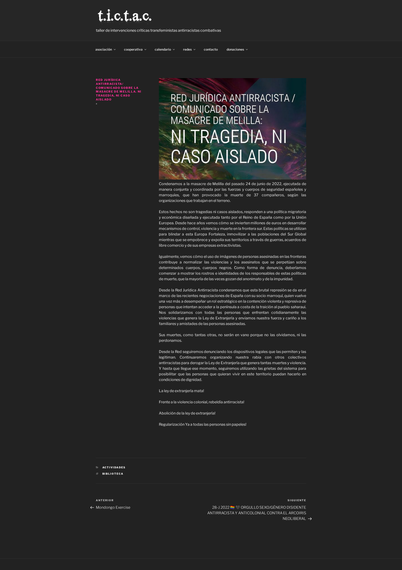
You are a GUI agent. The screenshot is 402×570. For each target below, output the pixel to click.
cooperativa (133, 49)
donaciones (235, 49)
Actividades (114, 467)
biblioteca (113, 473)
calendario (163, 49)
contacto (211, 49)
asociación (103, 49)
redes (187, 49)
